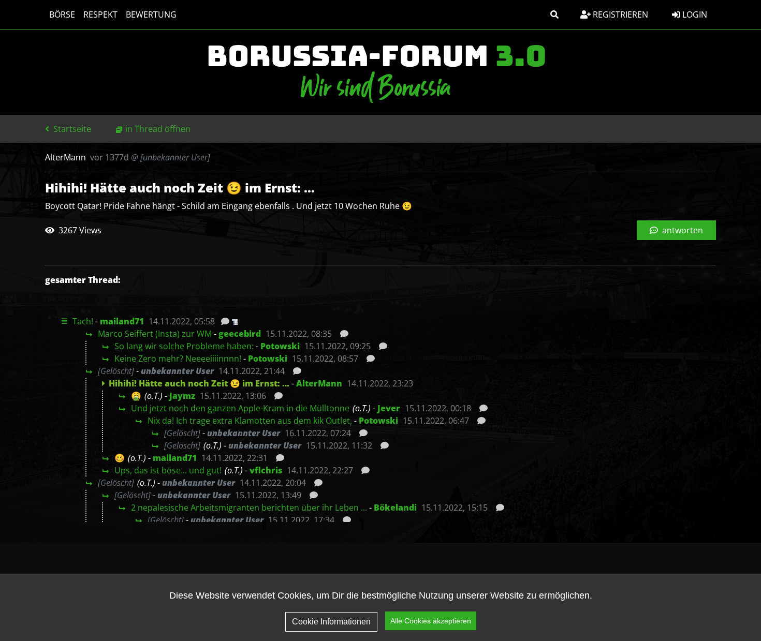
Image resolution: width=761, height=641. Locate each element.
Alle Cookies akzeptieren (430, 621)
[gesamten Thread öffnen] (234, 321)
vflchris (266, 470)
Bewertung (151, 14)
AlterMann (319, 383)
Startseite (71, 129)
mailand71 (122, 321)
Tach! (82, 321)
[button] (554, 14)
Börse (62, 14)
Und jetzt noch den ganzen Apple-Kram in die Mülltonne (240, 408)
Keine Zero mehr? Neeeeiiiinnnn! (177, 358)
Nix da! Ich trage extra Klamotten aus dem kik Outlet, (249, 420)
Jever (388, 408)
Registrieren (619, 14)
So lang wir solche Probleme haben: (184, 346)
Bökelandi (395, 507)
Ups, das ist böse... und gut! (168, 470)
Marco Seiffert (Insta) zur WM (155, 333)
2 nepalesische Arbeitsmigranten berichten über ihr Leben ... (249, 507)
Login (693, 14)
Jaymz (182, 395)
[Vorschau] (222, 321)
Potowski (280, 346)
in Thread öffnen (158, 129)
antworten (681, 230)
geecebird (239, 333)
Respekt (100, 14)
